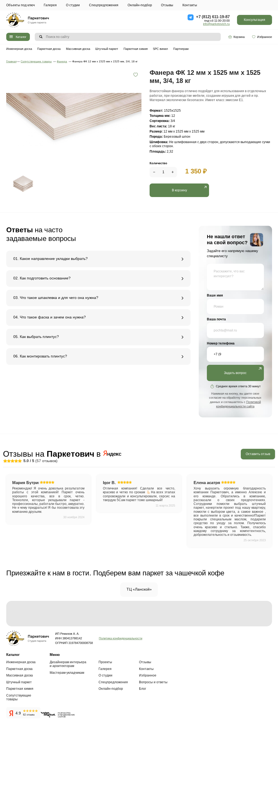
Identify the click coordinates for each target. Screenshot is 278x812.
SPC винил (160, 48)
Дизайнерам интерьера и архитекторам (68, 664)
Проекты (105, 662)
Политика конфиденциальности (120, 638)
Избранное (264, 36)
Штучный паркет (106, 48)
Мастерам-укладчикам (67, 673)
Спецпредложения (103, 5)
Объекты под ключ (20, 5)
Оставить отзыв (258, 454)
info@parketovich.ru (216, 23)
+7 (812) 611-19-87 (213, 16)
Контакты (189, 5)
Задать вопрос (235, 373)
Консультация (254, 20)
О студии (73, 5)
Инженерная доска (19, 48)
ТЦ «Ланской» (139, 589)
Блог (142, 689)
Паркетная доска (49, 48)
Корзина (239, 36)
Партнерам (181, 48)
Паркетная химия (136, 48)
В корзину (179, 190)
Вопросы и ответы (153, 682)
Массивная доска (78, 48)
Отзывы (167, 5)
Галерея (50, 5)
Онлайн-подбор (140, 5)
